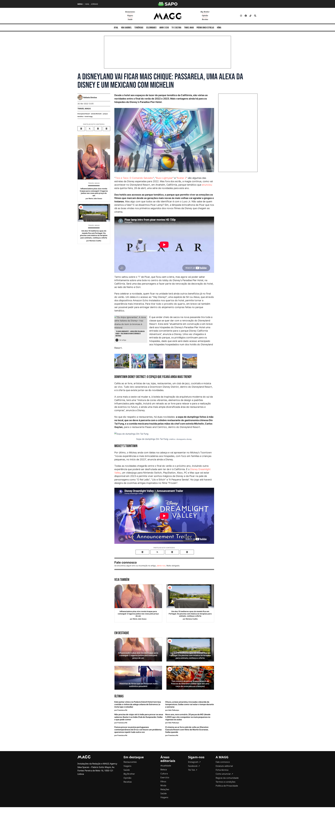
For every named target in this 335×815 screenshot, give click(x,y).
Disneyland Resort (83, 114)
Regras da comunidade (227, 777)
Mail (87, 4)
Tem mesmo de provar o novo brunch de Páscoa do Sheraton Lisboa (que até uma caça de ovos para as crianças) (190, 683)
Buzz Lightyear (164, 178)
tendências (138, 27)
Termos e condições (225, 781)
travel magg (89, 116)
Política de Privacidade (227, 785)
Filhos (163, 781)
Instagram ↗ (194, 762)
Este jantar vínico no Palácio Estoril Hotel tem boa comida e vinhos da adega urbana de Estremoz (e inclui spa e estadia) (137, 704)
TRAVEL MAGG (84, 108)
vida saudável (126, 27)
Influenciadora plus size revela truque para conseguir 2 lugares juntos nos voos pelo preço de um (94, 192)
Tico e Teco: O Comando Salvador (134, 178)
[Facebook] (245, 15)
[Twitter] (250, 15)
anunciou (207, 184)
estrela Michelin (96, 114)
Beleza (163, 769)
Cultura (164, 773)
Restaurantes (130, 12)
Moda (163, 785)
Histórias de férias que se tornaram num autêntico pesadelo (138, 684)
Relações (164, 789)
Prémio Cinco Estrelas (205, 27)
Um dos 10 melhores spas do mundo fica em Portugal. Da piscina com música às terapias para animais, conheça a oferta (93, 234)
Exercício (164, 777)
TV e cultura (176, 27)
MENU (80, 4)
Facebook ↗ (194, 766)
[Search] (255, 15)
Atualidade (165, 765)
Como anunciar (224, 773)
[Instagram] (241, 15)
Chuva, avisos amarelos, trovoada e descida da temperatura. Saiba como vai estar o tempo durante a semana (189, 704)
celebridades (151, 27)
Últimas (119, 696)
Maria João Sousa (95, 198)
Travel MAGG (189, 27)
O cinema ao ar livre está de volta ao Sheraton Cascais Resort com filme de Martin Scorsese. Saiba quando (186, 729)
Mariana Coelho (95, 241)
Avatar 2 (181, 178)
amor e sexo (164, 27)
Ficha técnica (222, 769)
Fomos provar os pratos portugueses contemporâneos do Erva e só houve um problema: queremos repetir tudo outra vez (138, 729)
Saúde (130, 19)
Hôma (219, 27)
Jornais (94, 4)
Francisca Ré (122, 710)
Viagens (130, 16)
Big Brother (204, 12)
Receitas (205, 19)
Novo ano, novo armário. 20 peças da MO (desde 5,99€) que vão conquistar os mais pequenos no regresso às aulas (187, 717)
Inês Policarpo (173, 710)
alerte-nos (161, 565)
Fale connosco (223, 762)
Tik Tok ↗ (192, 769)
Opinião (205, 16)
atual (116, 27)
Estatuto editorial (224, 766)
